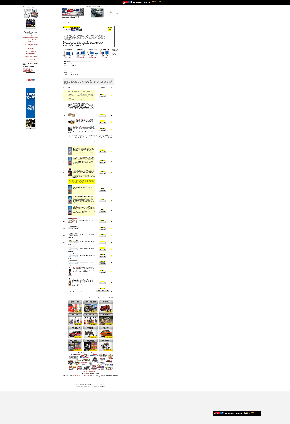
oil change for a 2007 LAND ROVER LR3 (82, 375)
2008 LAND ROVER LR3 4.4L (28, 70)
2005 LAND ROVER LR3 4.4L (28, 67)
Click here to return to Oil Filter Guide (90, 371)
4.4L (102, 19)
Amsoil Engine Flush (77, 267)
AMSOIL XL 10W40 (76, 185)
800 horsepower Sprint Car (31, 54)
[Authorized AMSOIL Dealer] (228, 413)
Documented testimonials (30, 42)
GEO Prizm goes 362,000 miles (30, 51)
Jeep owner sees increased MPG (31, 61)
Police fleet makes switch (30, 59)
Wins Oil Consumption (80, 57)
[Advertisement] (230, 418)
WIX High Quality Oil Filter (80, 119)
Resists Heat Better (92, 57)
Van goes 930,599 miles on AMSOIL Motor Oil (30, 45)
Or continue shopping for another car (102, 293)
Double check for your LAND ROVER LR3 (100, 376)
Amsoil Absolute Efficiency (79, 126)
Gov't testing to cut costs (30, 53)
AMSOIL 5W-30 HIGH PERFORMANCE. (79, 168)
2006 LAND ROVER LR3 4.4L (28, 69)
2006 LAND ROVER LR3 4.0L (28, 68)
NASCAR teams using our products (30, 50)
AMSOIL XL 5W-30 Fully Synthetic (79, 157)
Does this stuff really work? (31, 39)
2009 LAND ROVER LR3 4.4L (28, 71)
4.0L (100, 19)
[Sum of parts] (30, 29)
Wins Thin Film (68, 57)
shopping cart (74, 291)
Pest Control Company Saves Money (30, 56)
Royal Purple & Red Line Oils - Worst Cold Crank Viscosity (30, 38)
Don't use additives (30, 48)
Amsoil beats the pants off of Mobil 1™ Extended (31, 35)
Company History (31, 41)
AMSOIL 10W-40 (76, 196)
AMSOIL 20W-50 (76, 206)
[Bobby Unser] (30, 129)
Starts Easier (105, 57)
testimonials (85, 283)
